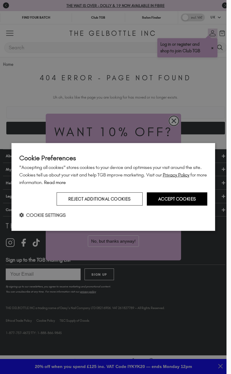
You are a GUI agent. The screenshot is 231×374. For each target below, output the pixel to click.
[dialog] (113, 187)
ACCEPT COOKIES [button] (177, 198)
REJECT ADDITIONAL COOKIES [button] (99, 198)
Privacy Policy (176, 175)
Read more (55, 182)
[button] (42, 215)
